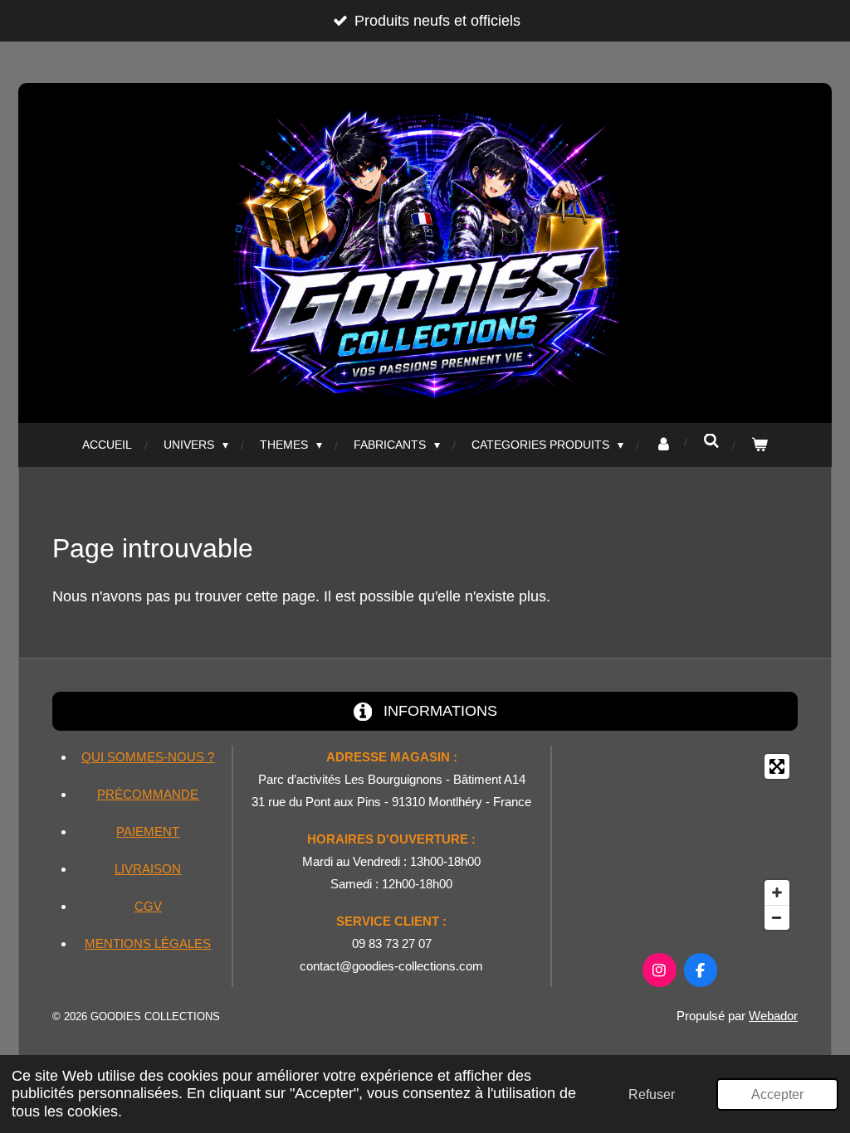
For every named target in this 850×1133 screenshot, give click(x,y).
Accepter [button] (777, 1094)
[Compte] (663, 445)
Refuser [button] (651, 1094)
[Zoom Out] (777, 917)
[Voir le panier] (759, 445)
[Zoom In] (777, 892)
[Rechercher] (711, 441)
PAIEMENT (147, 831)
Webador (773, 1016)
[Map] (680, 842)
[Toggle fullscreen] (777, 766)
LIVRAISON (148, 869)
